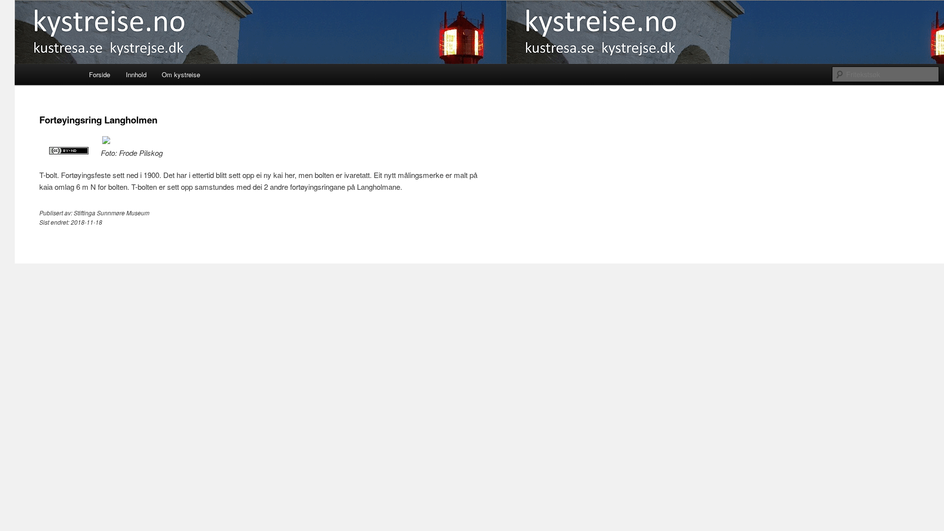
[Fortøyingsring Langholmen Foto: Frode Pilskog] (106, 141)
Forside (99, 74)
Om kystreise (181, 74)
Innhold (136, 74)
